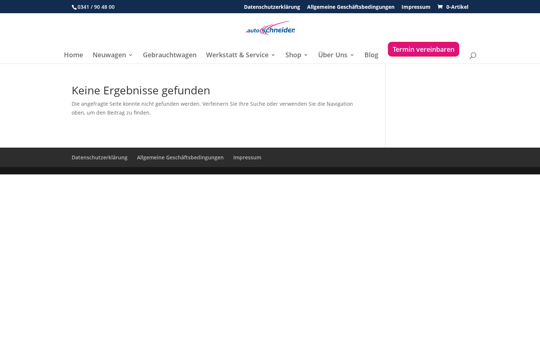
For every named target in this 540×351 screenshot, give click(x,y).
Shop (293, 55)
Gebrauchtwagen (170, 55)
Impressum (416, 7)
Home (73, 55)
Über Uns (333, 55)
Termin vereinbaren (423, 49)
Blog (371, 55)
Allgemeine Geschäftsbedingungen (351, 7)
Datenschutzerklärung (272, 7)
